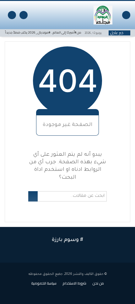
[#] (51, 292)
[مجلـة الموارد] (103, 15)
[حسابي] (23, 15)
